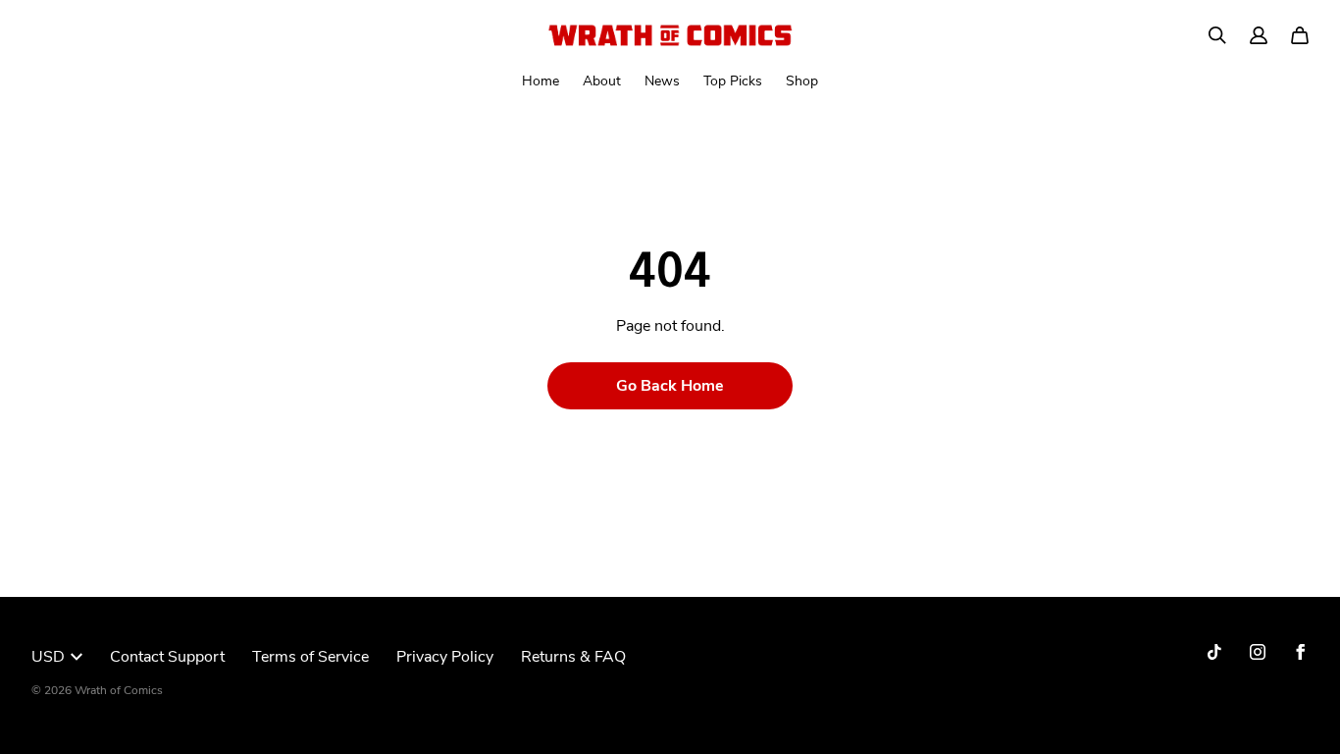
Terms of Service (310, 657)
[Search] (1217, 35)
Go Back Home (670, 386)
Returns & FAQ (573, 657)
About (602, 81)
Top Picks (732, 81)
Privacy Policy (444, 657)
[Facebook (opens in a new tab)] (1300, 652)
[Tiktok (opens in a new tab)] (1214, 652)
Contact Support (167, 657)
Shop (802, 81)
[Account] (1258, 35)
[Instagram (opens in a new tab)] (1257, 652)
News (662, 81)
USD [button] (48, 657)
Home (540, 81)
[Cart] (1300, 35)
